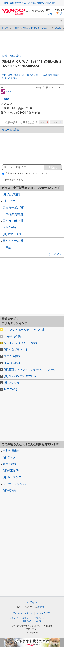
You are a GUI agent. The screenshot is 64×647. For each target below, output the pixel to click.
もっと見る (55, 254)
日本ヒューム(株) (13, 240)
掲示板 (58, 28)
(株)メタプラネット (16, 349)
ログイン (50, 13)
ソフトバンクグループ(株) (20, 342)
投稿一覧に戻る (12, 55)
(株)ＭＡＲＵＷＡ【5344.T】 (36, 28)
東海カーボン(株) (13, 207)
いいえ (56, 122)
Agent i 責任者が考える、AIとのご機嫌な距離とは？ (29, 2)
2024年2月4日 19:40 (44, 87)
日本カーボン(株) (13, 220)
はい (44, 122)
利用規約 (27, 621)
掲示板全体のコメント (15, 179)
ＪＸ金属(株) (12, 362)
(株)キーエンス (12, 477)
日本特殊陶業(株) (13, 214)
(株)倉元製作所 (12, 194)
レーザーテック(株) (15, 483)
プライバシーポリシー (19, 618)
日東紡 (7, 247)
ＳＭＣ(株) (9, 464)
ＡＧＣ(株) (9, 227)
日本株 (15, 28)
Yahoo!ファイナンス (23, 613)
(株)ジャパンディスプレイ (20, 376)
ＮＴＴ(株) (10, 389)
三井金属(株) (11, 450)
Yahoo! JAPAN (44, 613)
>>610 (5, 99)
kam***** (10, 91)
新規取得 (42, 606)
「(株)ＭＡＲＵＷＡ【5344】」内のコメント (26, 173)
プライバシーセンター (44, 618)
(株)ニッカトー (12, 200)
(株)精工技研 (11, 470)
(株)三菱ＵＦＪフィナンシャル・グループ (30, 369)
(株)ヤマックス (12, 234)
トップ (5, 28)
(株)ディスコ (11, 457)
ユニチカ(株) (12, 356)
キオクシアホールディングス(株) (24, 329)
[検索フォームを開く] (61, 21)
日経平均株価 (12, 336)
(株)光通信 (9, 490)
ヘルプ (38, 621)
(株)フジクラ (12, 382)
